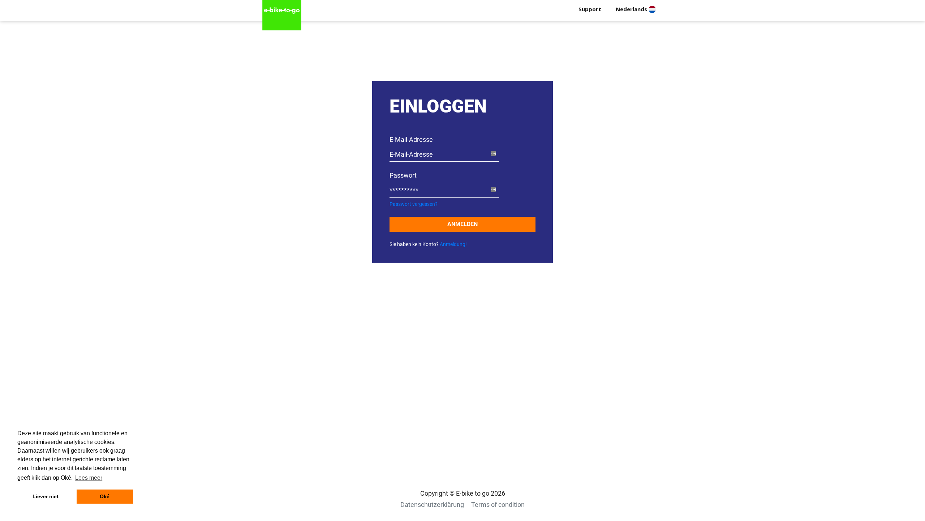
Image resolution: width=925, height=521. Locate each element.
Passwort (403, 175)
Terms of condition (498, 504)
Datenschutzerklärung (432, 504)
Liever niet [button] (46, 496)
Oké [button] (104, 496)
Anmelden (462, 224)
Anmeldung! (453, 244)
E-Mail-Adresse (411, 139)
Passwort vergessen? (414, 204)
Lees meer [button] (88, 478)
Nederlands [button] (632, 9)
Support (589, 9)
